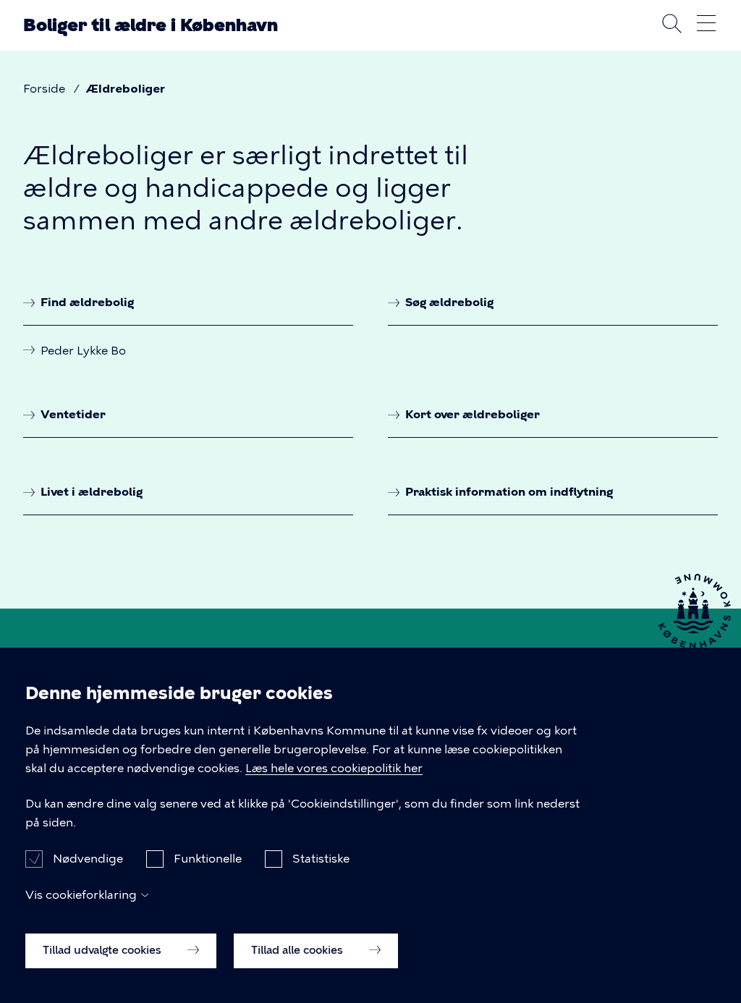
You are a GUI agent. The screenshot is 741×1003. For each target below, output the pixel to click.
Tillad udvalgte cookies (103, 950)
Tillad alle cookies (298, 950)
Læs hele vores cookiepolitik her (334, 768)
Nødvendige (88, 859)
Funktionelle (208, 859)
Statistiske (321, 859)
